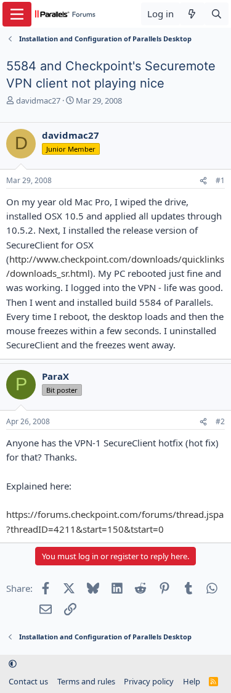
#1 (220, 180)
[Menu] (16, 14)
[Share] (203, 181)
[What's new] (192, 13)
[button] (12, 664)
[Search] (217, 13)
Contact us (28, 681)
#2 (220, 421)
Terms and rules (86, 681)
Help (191, 681)
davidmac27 (38, 100)
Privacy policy (149, 681)
